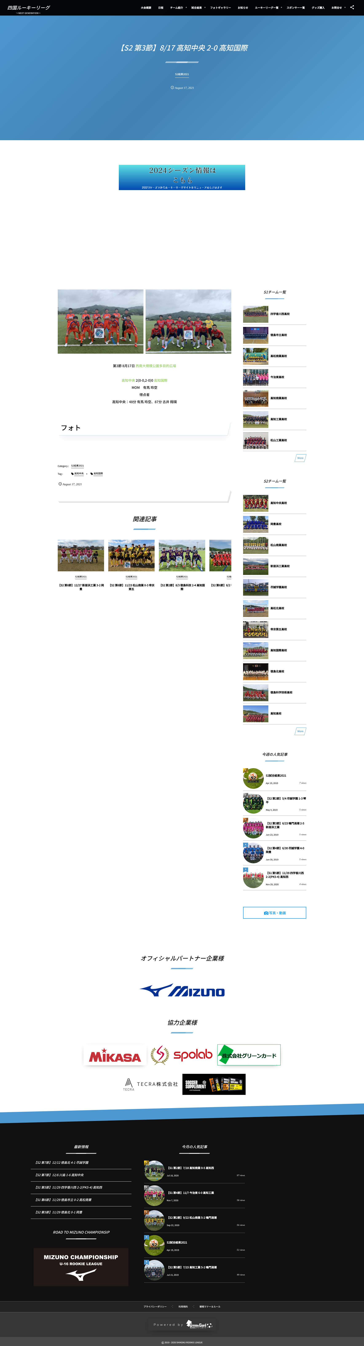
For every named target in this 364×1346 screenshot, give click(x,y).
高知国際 (160, 380)
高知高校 (275, 713)
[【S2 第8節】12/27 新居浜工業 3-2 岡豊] (81, 555)
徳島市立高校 (278, 335)
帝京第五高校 (278, 629)
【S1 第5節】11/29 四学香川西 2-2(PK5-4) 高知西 (285, 875)
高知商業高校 (278, 398)
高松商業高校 (278, 356)
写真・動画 (277, 912)
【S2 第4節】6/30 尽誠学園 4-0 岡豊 (285, 850)
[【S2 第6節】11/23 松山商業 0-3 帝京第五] (131, 555)
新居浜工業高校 (280, 566)
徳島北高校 (277, 671)
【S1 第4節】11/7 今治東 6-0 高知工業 (190, 1193)
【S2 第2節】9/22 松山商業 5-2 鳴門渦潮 (192, 1217)
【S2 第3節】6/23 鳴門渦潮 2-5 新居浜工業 (285, 825)
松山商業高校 (278, 545)
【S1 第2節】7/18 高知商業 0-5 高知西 (190, 1168)
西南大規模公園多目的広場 (156, 365)
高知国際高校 (278, 650)
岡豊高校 (275, 524)
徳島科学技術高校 (281, 692)
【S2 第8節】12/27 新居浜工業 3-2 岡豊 (81, 587)
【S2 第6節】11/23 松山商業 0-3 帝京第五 (131, 587)
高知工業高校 (278, 419)
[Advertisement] (182, 225)
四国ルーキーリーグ (28, 7)
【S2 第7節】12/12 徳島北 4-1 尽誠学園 (61, 1162)
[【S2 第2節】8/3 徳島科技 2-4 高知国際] (182, 555)
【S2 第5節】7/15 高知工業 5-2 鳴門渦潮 (192, 1267)
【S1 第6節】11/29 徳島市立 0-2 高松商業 (62, 1200)
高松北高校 (277, 608)
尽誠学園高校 (278, 587)
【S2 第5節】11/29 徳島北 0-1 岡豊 (58, 1212)
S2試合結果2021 (276, 775)
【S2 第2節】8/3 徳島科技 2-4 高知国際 (182, 587)
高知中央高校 (278, 503)
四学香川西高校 (280, 314)
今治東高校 (277, 377)
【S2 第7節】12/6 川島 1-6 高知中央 (59, 1175)
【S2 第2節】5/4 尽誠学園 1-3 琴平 (286, 800)
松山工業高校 (278, 440)
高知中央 (128, 380)
